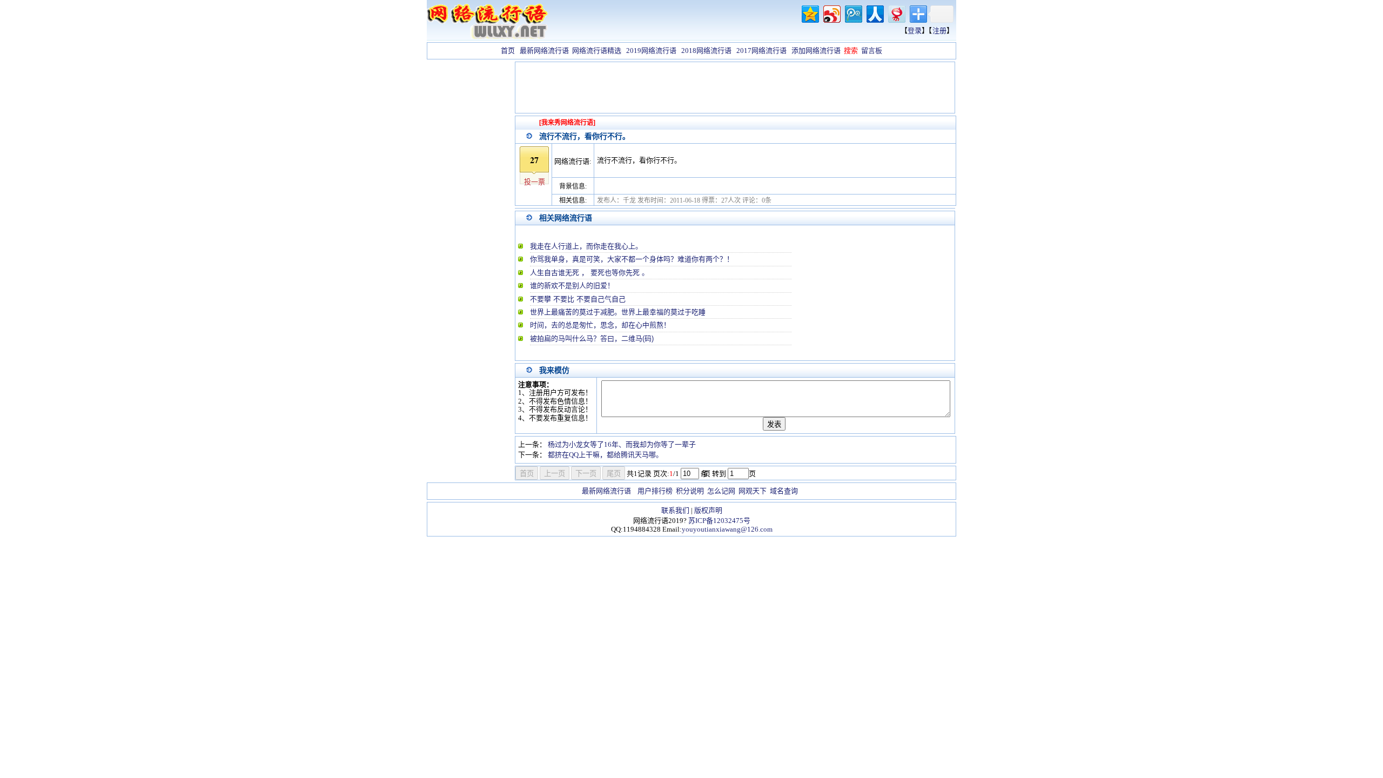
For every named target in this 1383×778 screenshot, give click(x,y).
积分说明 (690, 491)
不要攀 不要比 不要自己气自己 (578, 299)
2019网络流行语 (651, 50)
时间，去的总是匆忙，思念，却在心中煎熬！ (600, 325)
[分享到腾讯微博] (853, 13)
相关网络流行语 (565, 217)
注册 (939, 30)
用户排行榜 (655, 491)
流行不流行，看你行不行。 (584, 136)
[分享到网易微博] (896, 13)
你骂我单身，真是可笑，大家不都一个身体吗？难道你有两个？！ (632, 259)
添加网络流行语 (816, 50)
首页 (508, 50)
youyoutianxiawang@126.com (727, 529)
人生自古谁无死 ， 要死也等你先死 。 (589, 273)
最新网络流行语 (544, 50)
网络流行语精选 (596, 50)
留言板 (871, 50)
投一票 (534, 182)
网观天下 (753, 491)
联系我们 (675, 510)
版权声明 (708, 510)
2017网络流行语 (761, 50)
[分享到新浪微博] (831, 13)
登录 (915, 30)
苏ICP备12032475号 (719, 521)
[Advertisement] (470, 224)
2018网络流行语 (706, 50)
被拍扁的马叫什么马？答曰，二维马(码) (592, 338)
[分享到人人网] (874, 13)
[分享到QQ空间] (810, 13)
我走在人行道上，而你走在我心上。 (586, 246)
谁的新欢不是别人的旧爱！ (572, 285)
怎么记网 (721, 491)
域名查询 (784, 491)
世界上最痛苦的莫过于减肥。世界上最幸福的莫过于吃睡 (618, 312)
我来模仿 (554, 370)
